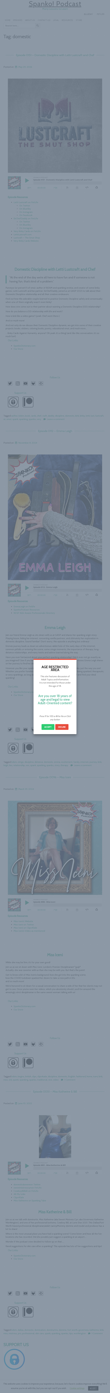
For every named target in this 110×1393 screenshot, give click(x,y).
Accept (48, 727)
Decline (62, 727)
